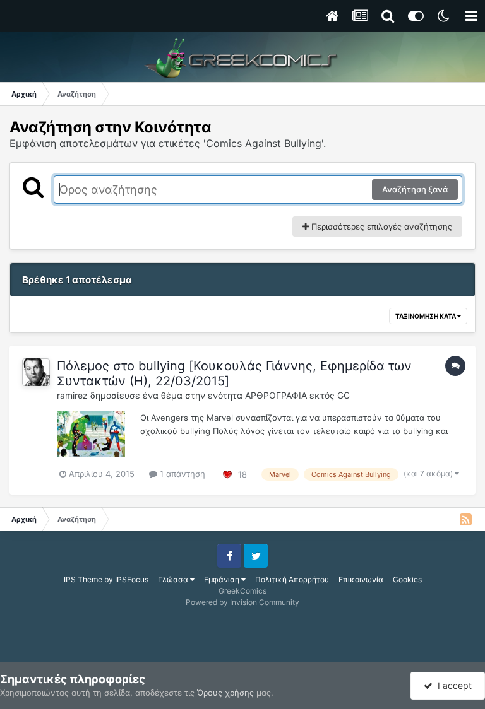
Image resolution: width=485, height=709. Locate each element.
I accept (452, 685)
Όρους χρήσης (225, 693)
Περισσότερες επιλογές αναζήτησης (380, 226)
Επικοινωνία (360, 579)
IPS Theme (83, 579)
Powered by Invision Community (242, 602)
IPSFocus (131, 579)
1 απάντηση (181, 474)
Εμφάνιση (222, 579)
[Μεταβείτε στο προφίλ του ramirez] (36, 372)
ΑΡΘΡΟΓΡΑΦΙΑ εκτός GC (297, 395)
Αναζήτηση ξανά (415, 189)
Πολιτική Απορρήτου (292, 579)
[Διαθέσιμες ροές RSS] (465, 519)
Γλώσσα (174, 579)
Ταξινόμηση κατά (426, 316)
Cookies (407, 579)
